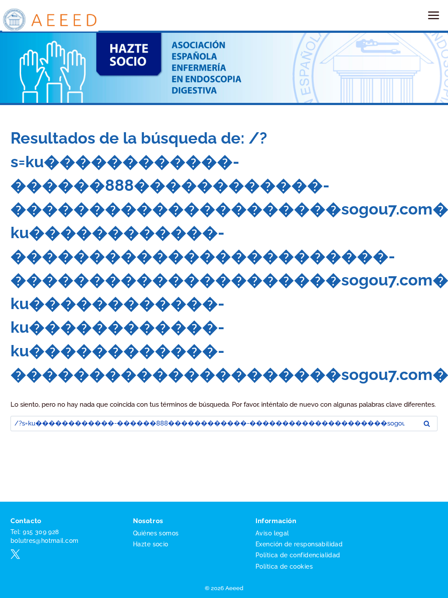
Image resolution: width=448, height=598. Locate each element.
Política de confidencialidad (298, 555)
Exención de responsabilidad (299, 544)
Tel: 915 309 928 (34, 531)
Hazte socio (150, 544)
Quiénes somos (155, 533)
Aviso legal (272, 533)
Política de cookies (284, 566)
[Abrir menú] (433, 15)
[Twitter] (15, 554)
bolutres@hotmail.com (44, 540)
